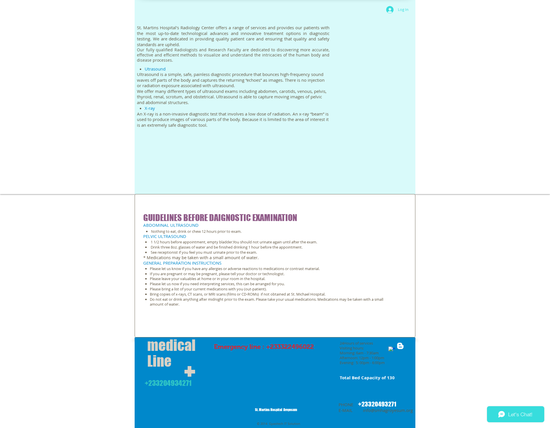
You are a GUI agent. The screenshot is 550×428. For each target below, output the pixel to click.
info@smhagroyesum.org (388, 410)
